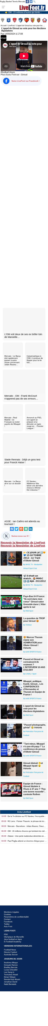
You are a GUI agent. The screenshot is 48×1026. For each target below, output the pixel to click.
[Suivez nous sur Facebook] (27, 1)
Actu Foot (8, 926)
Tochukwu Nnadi (11, 974)
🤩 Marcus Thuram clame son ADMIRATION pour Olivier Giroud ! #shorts (32, 642)
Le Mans (27, 20)
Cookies (7, 914)
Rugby (2, 1)
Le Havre (21, 20)
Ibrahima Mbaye (11, 962)
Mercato (21, 1)
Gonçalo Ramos (11, 965)
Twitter (7, 924)
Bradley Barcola (10, 967)
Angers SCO (3, 20)
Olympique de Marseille (14, 937)
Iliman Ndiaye (9, 977)
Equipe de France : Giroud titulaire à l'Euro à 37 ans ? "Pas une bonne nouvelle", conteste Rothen (34, 789)
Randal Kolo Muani (12, 979)
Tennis (15, 1)
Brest (15, 20)
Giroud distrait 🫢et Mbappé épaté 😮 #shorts (33, 766)
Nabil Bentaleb (10, 984)
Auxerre (9, 20)
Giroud (24, 74)
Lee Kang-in (9, 972)
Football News (10, 950)
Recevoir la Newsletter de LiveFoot (23, 542)
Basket (9, 1)
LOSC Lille (45, 20)
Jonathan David (10, 982)
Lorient (39, 20)
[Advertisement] (24, 196)
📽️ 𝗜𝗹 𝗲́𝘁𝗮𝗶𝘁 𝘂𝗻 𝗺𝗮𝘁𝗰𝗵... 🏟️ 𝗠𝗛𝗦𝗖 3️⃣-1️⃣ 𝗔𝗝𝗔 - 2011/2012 (34, 578)
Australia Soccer (11, 954)
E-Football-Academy (12, 942)
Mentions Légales (11, 912)
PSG (6, 934)
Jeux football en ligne (13, 939)
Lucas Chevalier (11, 970)
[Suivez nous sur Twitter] (31, 1)
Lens (33, 20)
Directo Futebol (10, 952)
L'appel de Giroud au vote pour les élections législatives (33, 708)
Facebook (8, 922)
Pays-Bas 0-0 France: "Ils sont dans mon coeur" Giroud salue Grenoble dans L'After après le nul (34, 601)
